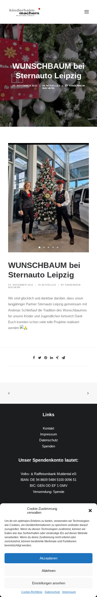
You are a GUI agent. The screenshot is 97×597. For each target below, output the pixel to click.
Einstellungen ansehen (48, 583)
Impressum (69, 592)
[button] (90, 510)
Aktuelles (53, 85)
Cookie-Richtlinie (31, 592)
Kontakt (48, 428)
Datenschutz (52, 592)
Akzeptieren (48, 558)
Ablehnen (48, 571)
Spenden (48, 446)
